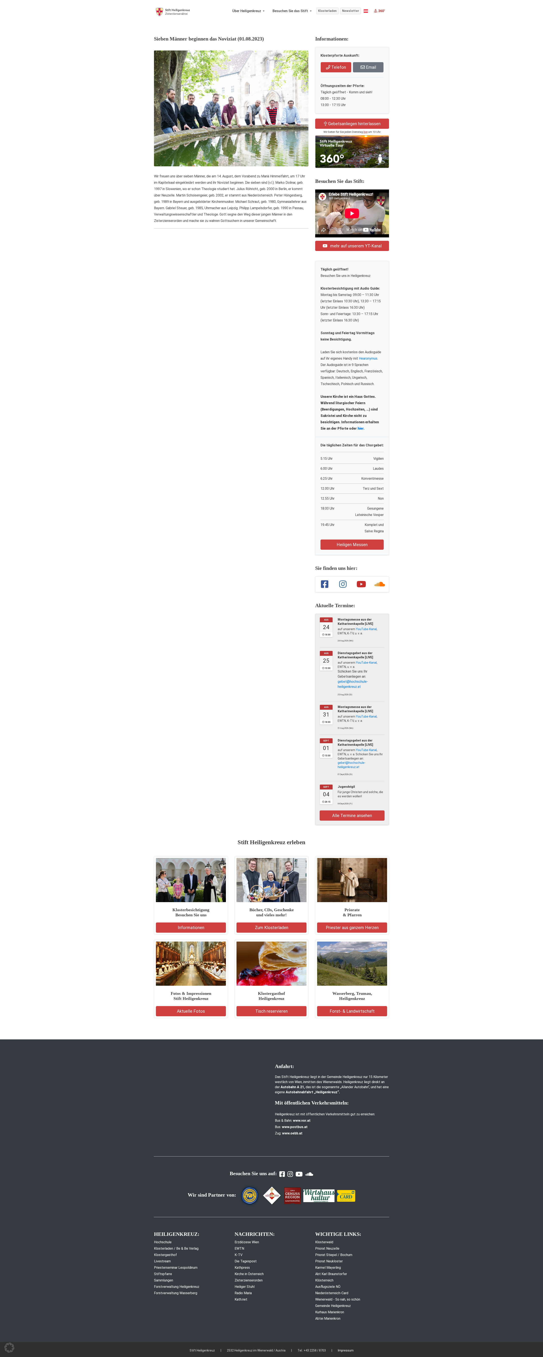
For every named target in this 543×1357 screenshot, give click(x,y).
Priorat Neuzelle (327, 1248)
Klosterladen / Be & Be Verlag (176, 1248)
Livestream (162, 1261)
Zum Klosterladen (271, 927)
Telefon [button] (338, 67)
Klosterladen (327, 11)
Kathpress (242, 1268)
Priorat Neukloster (329, 1261)
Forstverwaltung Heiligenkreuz (176, 1287)
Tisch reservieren (271, 1011)
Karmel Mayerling (328, 1268)
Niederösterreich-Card (331, 1293)
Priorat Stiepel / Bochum (333, 1255)
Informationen (191, 927)
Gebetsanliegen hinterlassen (354, 123)
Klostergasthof (165, 1255)
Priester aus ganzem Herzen (352, 927)
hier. (361, 428)
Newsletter (350, 11)
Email (370, 67)
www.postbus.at (295, 1127)
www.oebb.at (292, 1133)
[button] (366, 11)
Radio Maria (243, 1293)
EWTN (239, 1248)
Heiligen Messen (352, 544)
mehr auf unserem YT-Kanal (355, 245)
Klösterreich (324, 1280)
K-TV (238, 1255)
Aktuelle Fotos (191, 1011)
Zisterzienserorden (249, 1280)
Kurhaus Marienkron (329, 1312)
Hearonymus (368, 358)
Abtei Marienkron (327, 1318)
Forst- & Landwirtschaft (352, 1011)
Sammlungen (163, 1280)
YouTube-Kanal (366, 629)
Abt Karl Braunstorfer (331, 1274)
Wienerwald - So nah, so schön (337, 1299)
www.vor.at (302, 1121)
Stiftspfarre (163, 1274)
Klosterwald (324, 1242)
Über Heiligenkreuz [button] (247, 11)
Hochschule (163, 1242)
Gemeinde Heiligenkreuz (333, 1306)
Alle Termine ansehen (352, 815)
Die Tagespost (246, 1261)
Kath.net (241, 1299)
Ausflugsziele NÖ (327, 1287)
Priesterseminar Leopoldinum (175, 1268)
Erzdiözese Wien (247, 1242)
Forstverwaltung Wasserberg (175, 1293)
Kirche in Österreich (249, 1274)
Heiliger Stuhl (245, 1287)
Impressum (346, 1350)
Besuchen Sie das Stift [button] (291, 11)
